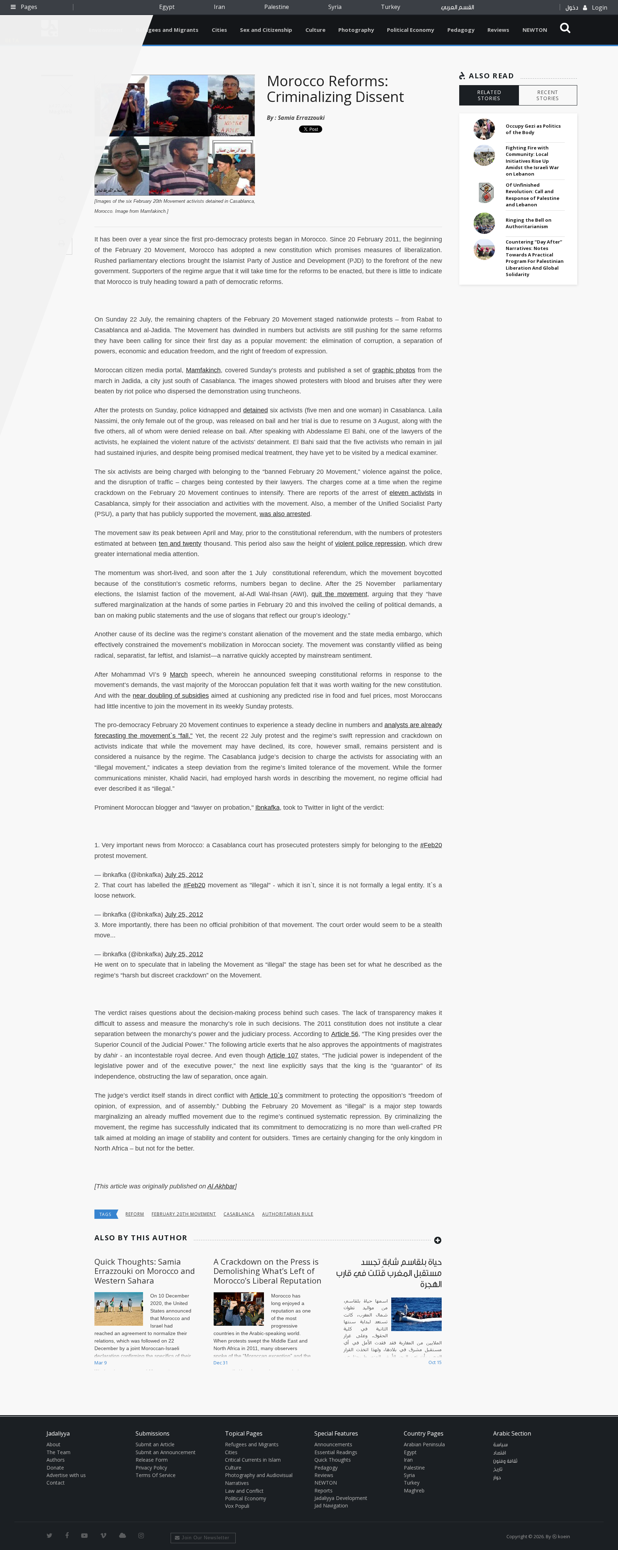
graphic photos (393, 370)
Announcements (333, 1444)
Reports (323, 1490)
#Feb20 (431, 845)
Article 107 (282, 1055)
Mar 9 (100, 1362)
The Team (58, 1452)
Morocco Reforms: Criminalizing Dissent (335, 88)
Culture (315, 29)
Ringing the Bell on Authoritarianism (528, 223)
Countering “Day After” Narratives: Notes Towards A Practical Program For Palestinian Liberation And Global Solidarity (535, 258)
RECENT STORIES (547, 95)
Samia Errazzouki (301, 118)
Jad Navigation (331, 1505)
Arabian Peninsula (424, 1444)
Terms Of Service (156, 1475)
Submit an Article (155, 1444)
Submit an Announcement (166, 1452)
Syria (335, 7)
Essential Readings (335, 1452)
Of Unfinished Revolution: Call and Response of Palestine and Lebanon (532, 195)
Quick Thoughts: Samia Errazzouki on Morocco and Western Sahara (144, 1271)
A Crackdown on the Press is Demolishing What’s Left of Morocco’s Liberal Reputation (268, 1271)
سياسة (500, 1445)
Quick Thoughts (332, 1459)
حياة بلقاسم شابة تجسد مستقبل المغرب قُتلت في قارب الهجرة (389, 1273)
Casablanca (239, 1214)
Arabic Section (512, 1433)
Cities (219, 29)
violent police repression (370, 543)
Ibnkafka (267, 807)
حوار (497, 1478)
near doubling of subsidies (171, 695)
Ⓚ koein (561, 1536)
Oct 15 (435, 1362)
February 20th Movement (184, 1214)
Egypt (167, 7)
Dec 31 (221, 1362)
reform (135, 1214)
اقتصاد (499, 1453)
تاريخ (497, 1469)
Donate (55, 1467)
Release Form (152, 1459)
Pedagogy (461, 29)
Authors (55, 1459)
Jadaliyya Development (340, 1498)
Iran (219, 7)
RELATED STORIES (489, 95)
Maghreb (414, 1490)
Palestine (276, 7)
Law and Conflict (244, 1490)
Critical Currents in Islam (253, 1459)
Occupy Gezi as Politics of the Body (533, 129)
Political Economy (410, 29)
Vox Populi (237, 1505)
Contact (55, 1482)
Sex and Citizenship (266, 29)
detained (255, 410)
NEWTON (535, 29)
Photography (356, 29)
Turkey (390, 7)
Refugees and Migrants (167, 29)
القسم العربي (457, 7)
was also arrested (285, 514)
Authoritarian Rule (287, 1214)
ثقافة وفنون (505, 1461)
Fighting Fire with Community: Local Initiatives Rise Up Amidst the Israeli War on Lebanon (532, 160)
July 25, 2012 (184, 874)
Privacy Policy (151, 1467)
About (53, 1444)
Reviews (498, 29)
